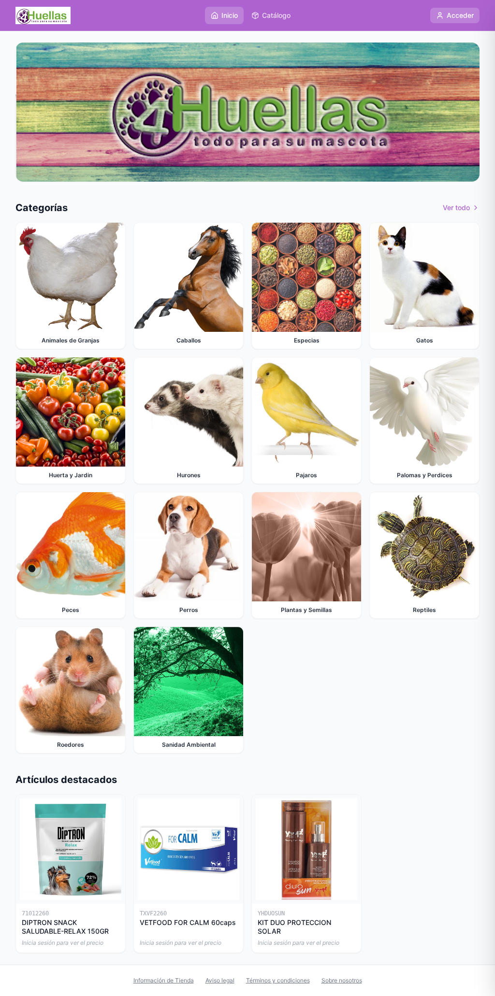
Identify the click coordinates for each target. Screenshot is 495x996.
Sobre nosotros (341, 980)
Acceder (460, 15)
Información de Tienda (163, 980)
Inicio (229, 15)
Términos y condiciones (278, 980)
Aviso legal (219, 980)
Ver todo (456, 207)
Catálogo (276, 15)
